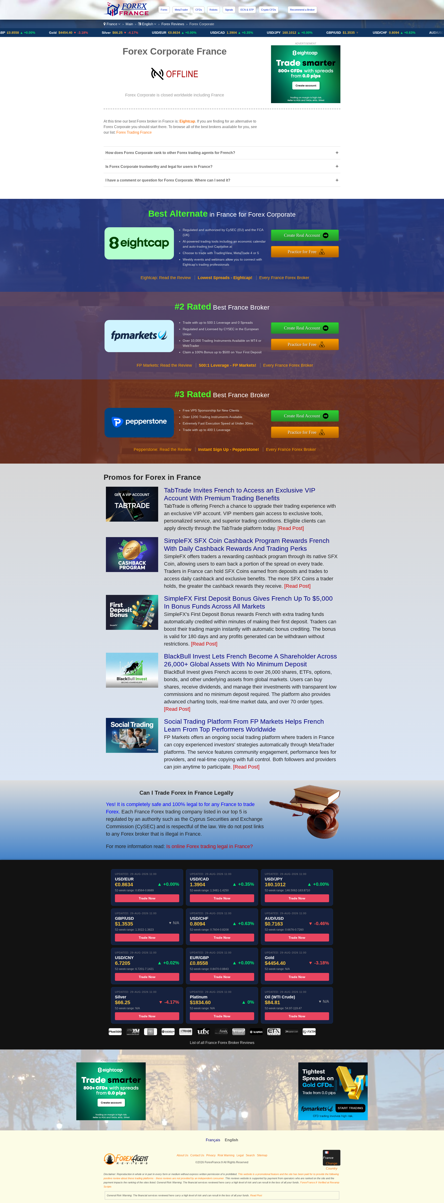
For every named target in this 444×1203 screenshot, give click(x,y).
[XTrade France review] (185, 1034)
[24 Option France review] (291, 1034)
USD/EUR (111, 32)
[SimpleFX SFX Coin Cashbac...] (132, 570)
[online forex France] (127, 15)
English (147, 24)
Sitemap (262, 1155)
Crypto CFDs (268, 9)
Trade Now (147, 898)
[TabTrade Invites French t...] (132, 520)
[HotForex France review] (221, 1034)
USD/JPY (226, 32)
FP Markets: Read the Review (164, 365)
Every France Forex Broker (284, 277)
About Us (182, 1155)
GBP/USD (286, 32)
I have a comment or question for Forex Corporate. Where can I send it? (222, 180)
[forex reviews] (126, 1164)
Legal (240, 1155)
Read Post (256, 1195)
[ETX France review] (273, 1034)
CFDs (198, 9)
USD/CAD (170, 32)
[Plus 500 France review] (115, 1034)
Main (129, 24)
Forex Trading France (134, 132)
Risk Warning (226, 1155)
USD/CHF (332, 32)
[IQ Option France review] (256, 1034)
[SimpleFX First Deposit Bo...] (132, 628)
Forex (164, 9)
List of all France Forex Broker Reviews (222, 1043)
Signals (229, 9)
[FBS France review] (150, 1034)
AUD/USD (389, 32)
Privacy (211, 1155)
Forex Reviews (172, 24)
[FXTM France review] (309, 1034)
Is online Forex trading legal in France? (209, 846)
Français (213, 1140)
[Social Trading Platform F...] (132, 751)
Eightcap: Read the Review (166, 277)
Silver (58, 32)
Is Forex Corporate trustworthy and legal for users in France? (222, 166)
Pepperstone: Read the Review (162, 449)
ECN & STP (247, 9)
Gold (5, 32)
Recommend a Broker (302, 9)
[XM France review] (132, 1034)
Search (250, 1155)
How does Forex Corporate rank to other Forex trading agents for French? (222, 153)
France (112, 24)
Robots (214, 9)
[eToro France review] (238, 1034)
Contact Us (197, 1155)
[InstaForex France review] (168, 1034)
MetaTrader (181, 9)
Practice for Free (302, 251)
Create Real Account (302, 235)
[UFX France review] (203, 1034)
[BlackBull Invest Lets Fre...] (132, 686)
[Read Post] (291, 528)
